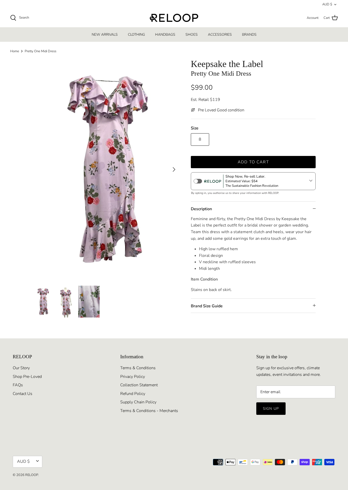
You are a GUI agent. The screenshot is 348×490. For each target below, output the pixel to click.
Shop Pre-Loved (27, 376)
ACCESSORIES (220, 34)
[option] (106, 169)
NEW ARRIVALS (105, 34)
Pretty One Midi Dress (40, 51)
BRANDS (249, 34)
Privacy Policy (132, 376)
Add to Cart (253, 162)
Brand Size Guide (207, 306)
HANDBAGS (165, 34)
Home (14, 51)
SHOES (191, 34)
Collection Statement (139, 385)
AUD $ (327, 4)
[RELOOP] (174, 18)
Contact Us (22, 393)
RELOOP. (32, 475)
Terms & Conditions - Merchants (149, 411)
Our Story (21, 368)
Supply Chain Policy (138, 402)
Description (201, 209)
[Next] (174, 169)
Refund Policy (132, 393)
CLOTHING (136, 34)
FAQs (18, 385)
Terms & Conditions (138, 368)
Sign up (271, 408)
